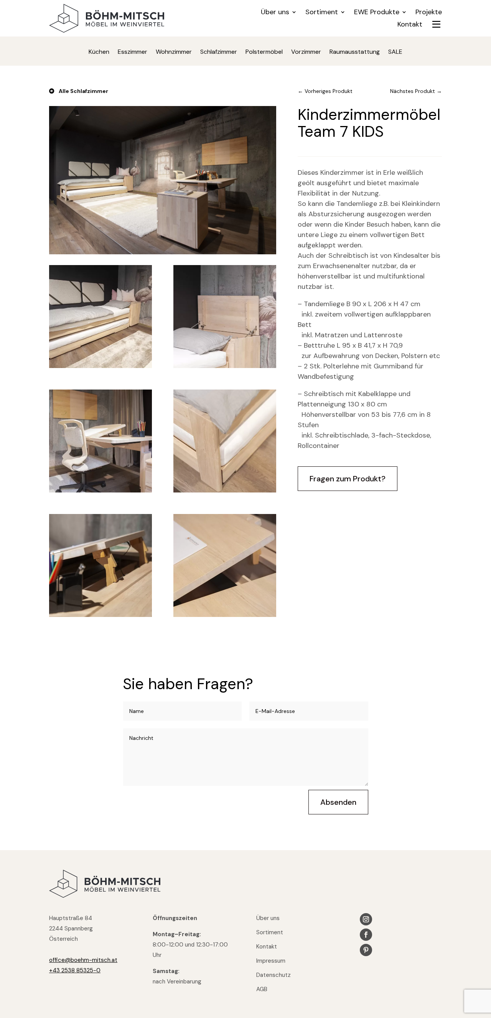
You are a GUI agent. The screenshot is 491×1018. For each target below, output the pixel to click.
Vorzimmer (306, 52)
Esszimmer (132, 52)
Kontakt (409, 25)
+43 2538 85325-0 (75, 970)
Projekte (428, 13)
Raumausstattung (355, 52)
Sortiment (321, 13)
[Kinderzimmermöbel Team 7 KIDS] (162, 252)
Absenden (338, 802)
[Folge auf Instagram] (366, 919)
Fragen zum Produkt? (348, 479)
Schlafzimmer (218, 52)
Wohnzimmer (174, 52)
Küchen (99, 52)
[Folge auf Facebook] (366, 934)
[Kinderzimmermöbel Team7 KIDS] (100, 365)
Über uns (275, 13)
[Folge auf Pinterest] (366, 950)
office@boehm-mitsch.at (83, 960)
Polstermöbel (264, 52)
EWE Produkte (376, 13)
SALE (395, 52)
